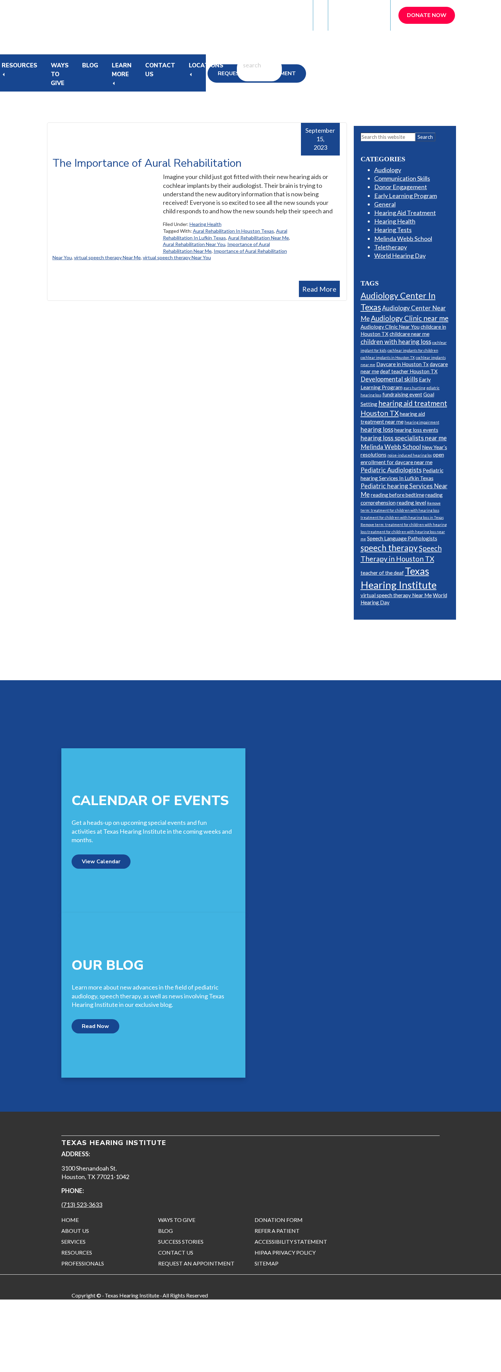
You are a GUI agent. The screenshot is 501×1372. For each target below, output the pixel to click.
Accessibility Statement (291, 1241)
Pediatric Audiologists (391, 470)
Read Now (95, 1026)
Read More (319, 289)
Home (70, 1219)
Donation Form (279, 1219)
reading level (411, 503)
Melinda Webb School (403, 238)
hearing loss (377, 429)
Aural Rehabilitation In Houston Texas (233, 231)
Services (73, 1241)
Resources (19, 65)
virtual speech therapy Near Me (107, 257)
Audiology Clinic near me (410, 318)
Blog (90, 65)
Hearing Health (205, 224)
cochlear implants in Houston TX (388, 357)
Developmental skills (389, 379)
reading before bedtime (397, 495)
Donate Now (426, 15)
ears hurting (414, 388)
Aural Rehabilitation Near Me (258, 238)
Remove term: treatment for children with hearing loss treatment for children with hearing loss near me (404, 531)
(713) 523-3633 (81, 1204)
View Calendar (101, 861)
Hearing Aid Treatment (405, 212)
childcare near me (409, 334)
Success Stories (180, 1241)
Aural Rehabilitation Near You (194, 244)
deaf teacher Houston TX (409, 371)
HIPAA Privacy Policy (285, 1252)
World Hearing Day (400, 255)
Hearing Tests (393, 229)
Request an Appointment (196, 1263)
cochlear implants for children (413, 350)
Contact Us (160, 70)
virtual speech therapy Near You (177, 257)
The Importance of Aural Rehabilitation (147, 163)
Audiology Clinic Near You (390, 327)
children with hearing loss (396, 341)
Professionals (82, 1263)
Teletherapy (390, 247)
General (385, 204)
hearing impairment (422, 422)
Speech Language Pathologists (402, 538)
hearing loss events (416, 430)
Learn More (122, 70)
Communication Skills (402, 178)
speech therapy (389, 548)
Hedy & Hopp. (162, 1358)
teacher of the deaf (382, 573)
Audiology (387, 170)
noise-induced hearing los (410, 455)
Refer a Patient (359, 15)
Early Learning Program (405, 195)
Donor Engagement (400, 187)
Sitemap (266, 1263)
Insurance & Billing (276, 15)
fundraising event (402, 394)
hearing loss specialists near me (404, 438)
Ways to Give (176, 1219)
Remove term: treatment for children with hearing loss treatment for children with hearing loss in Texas (402, 510)
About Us (75, 1230)
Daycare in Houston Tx (402, 364)
